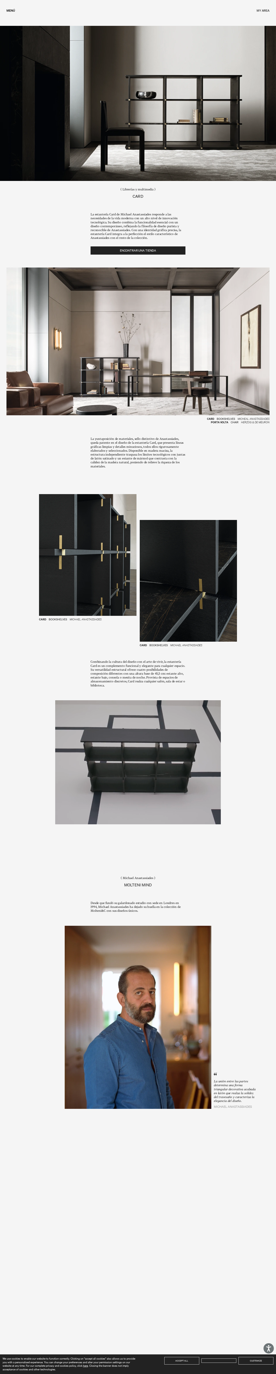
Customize (256, 1360)
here (85, 1366)
